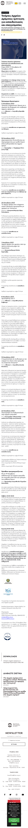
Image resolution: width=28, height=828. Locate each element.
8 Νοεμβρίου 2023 (7, 296)
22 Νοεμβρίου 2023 (8, 411)
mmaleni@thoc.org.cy (7, 617)
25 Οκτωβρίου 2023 (8, 202)
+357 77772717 (15, 789)
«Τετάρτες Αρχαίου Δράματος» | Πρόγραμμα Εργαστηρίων (13, 661)
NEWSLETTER (14, 733)
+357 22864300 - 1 (15, 759)
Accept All (14, 824)
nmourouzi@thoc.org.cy (7, 618)
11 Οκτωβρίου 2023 (7, 103)
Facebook (4, 794)
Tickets (16, 3)
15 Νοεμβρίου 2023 (7, 357)
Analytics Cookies (15, 813)
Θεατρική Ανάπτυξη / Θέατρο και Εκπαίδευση (12, 32)
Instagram (16, 794)
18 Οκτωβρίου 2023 (8, 138)
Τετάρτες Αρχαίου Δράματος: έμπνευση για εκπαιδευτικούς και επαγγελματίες (12, 63)
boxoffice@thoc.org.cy (14, 775)
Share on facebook (2, 35)
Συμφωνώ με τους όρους (15, 740)
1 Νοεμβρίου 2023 (7, 242)
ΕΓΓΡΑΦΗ (14, 744)
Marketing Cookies (15, 815)
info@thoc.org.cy (14, 762)
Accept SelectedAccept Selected (14, 820)
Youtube (23, 794)
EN (23, 3)
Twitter (5, 35)
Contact (20, 3)
